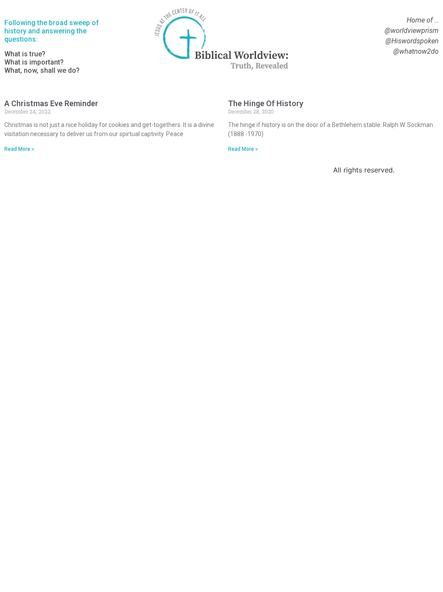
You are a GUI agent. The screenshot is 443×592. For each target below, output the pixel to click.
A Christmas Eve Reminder (51, 103)
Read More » (19, 149)
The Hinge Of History (265, 103)
